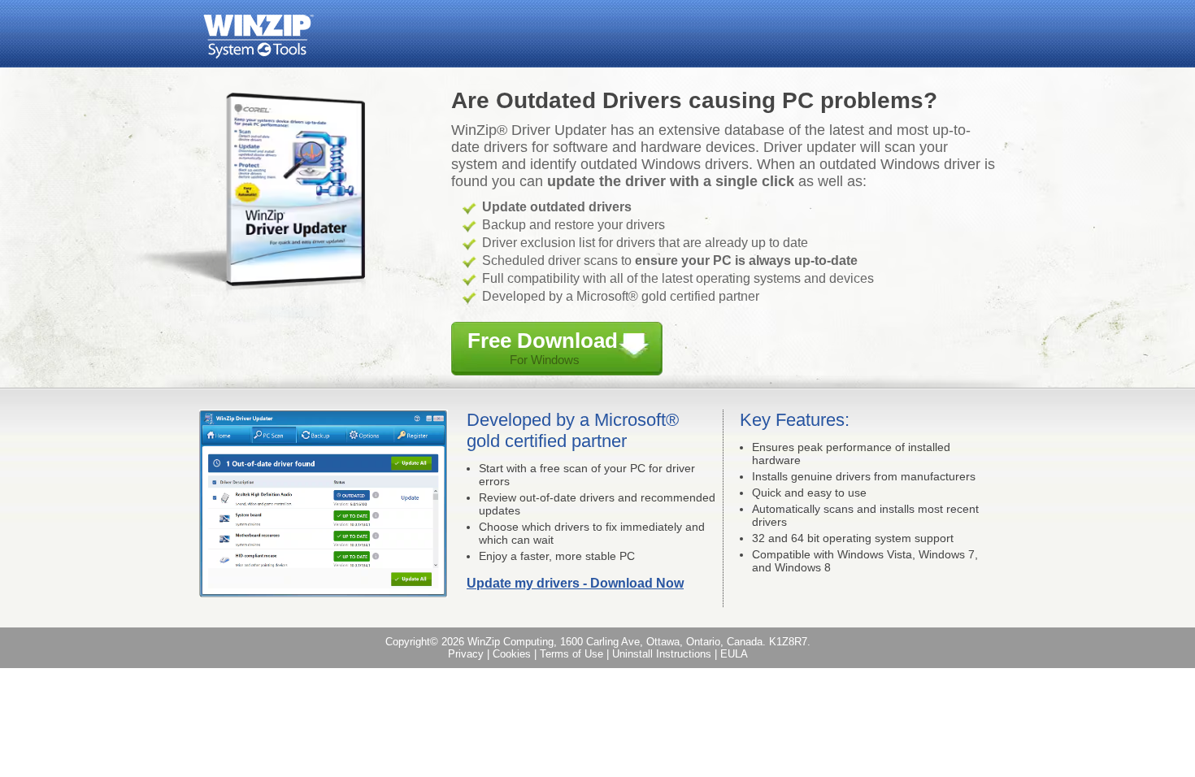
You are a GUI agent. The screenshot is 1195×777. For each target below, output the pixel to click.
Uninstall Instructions (661, 654)
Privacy (466, 654)
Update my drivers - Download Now (575, 583)
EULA (734, 654)
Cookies (512, 654)
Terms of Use (571, 654)
